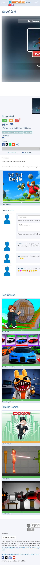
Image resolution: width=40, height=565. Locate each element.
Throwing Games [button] (18, 132)
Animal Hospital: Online (8, 402)
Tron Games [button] (28, 132)
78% (4, 120)
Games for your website (11, 554)
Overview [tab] (12, 152)
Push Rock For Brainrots (8, 332)
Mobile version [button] (10, 537)
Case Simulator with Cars (9, 367)
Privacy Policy (34, 554)
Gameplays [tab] (27, 152)
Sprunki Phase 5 (6, 514)
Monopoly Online (7, 444)
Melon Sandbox (6, 479)
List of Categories (9, 547)
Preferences (25, 554)
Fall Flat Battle (6, 204)
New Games (8, 295)
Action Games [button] (7, 132)
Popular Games (10, 406)
